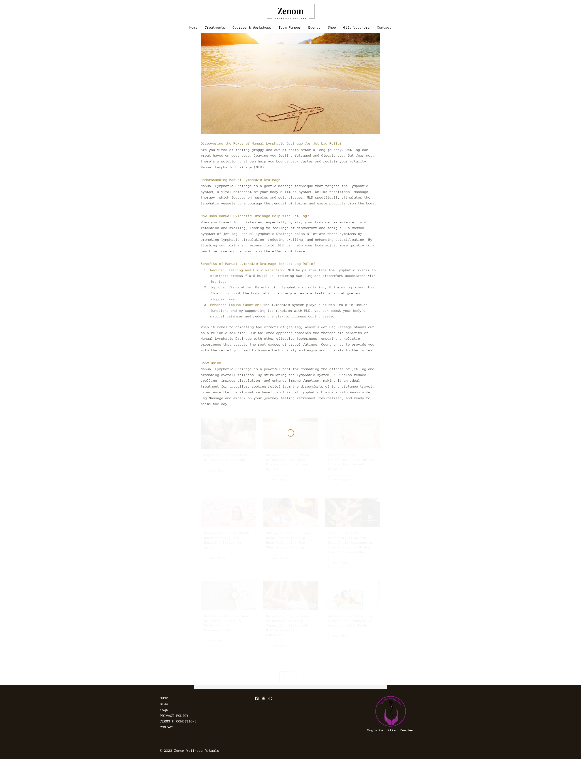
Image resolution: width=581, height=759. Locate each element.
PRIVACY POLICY (174, 715)
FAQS (164, 710)
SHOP (164, 698)
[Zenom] (290, 11)
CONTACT (167, 727)
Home (194, 27)
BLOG (164, 704)
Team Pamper (290, 27)
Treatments (215, 27)
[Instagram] (263, 698)
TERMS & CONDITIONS (178, 721)
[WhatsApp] (270, 698)
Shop (332, 27)
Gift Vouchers (356, 27)
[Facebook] (257, 698)
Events (314, 27)
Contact (384, 27)
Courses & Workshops (252, 27)
